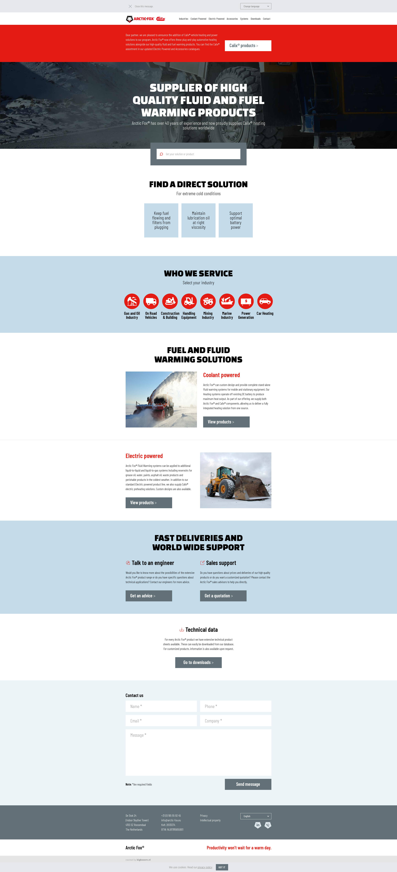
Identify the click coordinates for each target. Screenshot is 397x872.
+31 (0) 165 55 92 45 (171, 815)
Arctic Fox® (135, 847)
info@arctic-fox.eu (171, 820)
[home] (146, 19)
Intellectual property (210, 820)
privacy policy (205, 867)
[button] (255, 6)
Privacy (203, 815)
